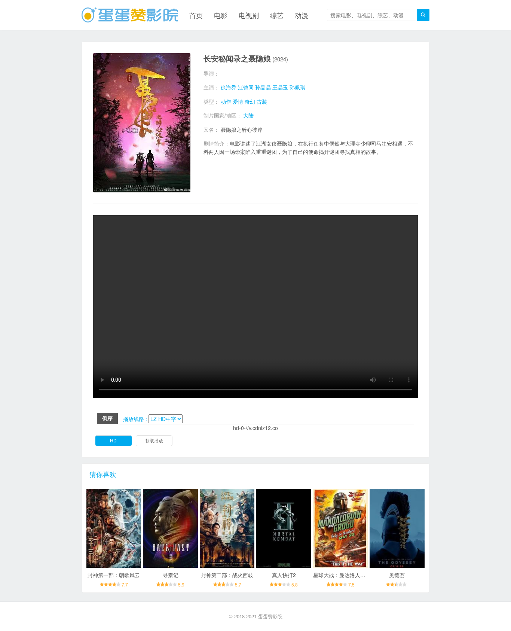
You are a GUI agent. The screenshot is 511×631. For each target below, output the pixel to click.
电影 (220, 15)
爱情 (238, 101)
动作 (226, 101)
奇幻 (250, 101)
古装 (262, 101)
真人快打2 (284, 575)
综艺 (277, 15)
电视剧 (249, 15)
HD (113, 440)
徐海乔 (228, 87)
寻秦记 (170, 575)
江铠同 (246, 87)
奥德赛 (397, 575)
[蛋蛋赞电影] (130, 14)
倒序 (107, 418)
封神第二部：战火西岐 (227, 575)
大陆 (248, 115)
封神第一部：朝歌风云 (114, 575)
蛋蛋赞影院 (270, 616)
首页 (196, 15)
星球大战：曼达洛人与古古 (344, 575)
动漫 (301, 15)
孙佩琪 (297, 87)
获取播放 (154, 440)
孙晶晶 (263, 87)
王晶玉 (280, 87)
